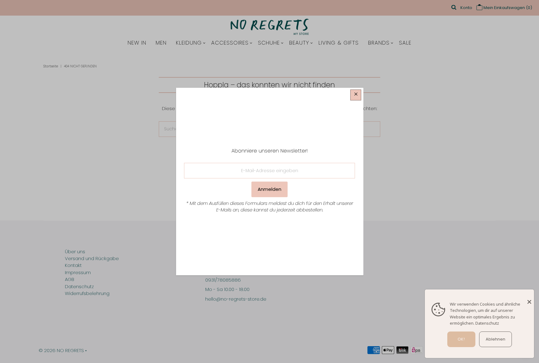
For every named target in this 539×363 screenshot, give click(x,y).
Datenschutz (487, 323)
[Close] (529, 299)
